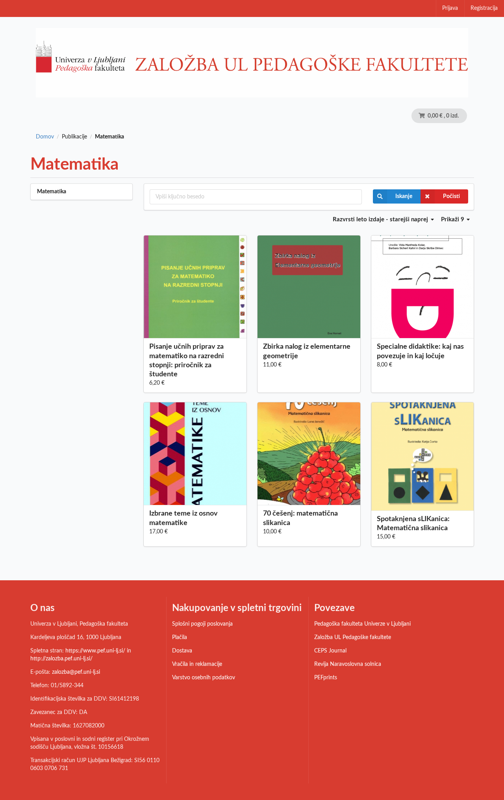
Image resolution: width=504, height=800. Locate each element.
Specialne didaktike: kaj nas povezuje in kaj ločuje (420, 351)
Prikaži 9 (453, 219)
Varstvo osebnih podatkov (203, 677)
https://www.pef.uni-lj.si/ (95, 651)
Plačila (179, 637)
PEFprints (325, 677)
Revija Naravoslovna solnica (347, 664)
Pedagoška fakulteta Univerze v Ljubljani (362, 624)
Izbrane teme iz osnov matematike (183, 518)
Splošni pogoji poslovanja (202, 624)
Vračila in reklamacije (197, 664)
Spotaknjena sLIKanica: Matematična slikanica (413, 524)
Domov (45, 137)
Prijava (450, 8)
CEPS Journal (330, 651)
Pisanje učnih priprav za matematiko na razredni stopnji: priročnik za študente (186, 360)
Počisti (451, 196)
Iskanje (403, 196)
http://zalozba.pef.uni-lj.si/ (61, 659)
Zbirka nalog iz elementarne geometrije (306, 351)
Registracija (484, 8)
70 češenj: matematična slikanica (300, 518)
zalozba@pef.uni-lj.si (76, 672)
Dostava (182, 651)
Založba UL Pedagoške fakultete (352, 637)
